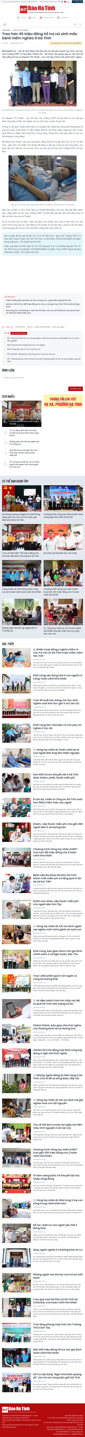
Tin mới (23, 17)
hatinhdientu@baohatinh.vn (56, 1429)
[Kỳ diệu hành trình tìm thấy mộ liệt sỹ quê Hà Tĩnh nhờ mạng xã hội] (16, 1008)
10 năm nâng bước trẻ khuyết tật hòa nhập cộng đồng (56, 1177)
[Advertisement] (42, 273)
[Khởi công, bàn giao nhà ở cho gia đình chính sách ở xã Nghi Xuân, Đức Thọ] (16, 959)
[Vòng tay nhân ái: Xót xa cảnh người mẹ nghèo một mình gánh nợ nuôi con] (16, 934)
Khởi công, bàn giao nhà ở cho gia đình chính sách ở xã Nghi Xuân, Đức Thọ (57, 953)
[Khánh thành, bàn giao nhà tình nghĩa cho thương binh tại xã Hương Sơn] (16, 1033)
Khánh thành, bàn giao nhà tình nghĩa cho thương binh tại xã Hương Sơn (57, 1027)
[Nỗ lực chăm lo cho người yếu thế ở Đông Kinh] (16, 1233)
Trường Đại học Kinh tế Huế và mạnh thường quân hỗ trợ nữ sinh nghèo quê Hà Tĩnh (43, 360)
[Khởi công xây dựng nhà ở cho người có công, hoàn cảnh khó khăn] (16, 683)
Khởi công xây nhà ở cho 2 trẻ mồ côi (23, 349)
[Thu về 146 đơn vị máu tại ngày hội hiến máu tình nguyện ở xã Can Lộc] (16, 1133)
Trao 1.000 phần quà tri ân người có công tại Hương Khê (55, 977)
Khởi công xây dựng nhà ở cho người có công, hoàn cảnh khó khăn (57, 677)
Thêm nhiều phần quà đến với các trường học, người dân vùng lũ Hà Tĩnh (38, 300)
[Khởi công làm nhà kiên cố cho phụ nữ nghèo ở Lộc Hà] (16, 733)
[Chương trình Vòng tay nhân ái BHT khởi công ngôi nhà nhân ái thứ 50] (63, 498)
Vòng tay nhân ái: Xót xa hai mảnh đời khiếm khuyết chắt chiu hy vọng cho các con (62, 631)
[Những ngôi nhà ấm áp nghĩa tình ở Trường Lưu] (21, 612)
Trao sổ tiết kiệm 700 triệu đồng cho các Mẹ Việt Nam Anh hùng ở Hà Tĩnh (24, 421)
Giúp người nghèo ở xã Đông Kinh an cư (57, 1250)
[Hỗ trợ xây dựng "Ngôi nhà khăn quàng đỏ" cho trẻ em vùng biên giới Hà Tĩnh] (16, 1382)
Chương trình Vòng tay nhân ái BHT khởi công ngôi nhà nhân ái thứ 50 (63, 515)
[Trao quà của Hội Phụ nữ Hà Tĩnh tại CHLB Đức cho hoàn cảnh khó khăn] (16, 1307)
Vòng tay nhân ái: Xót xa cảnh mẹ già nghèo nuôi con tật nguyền (58, 1102)
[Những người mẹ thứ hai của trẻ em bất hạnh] (16, 1282)
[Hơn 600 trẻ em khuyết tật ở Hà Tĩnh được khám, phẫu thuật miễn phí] (16, 782)
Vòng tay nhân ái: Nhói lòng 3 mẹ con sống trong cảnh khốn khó (58, 1202)
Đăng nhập (78, 1)
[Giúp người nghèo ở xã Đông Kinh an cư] (16, 1258)
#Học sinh (9, 327)
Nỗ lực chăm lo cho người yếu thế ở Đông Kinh (55, 1227)
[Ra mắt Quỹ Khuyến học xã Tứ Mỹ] (63, 537)
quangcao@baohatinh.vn (61, 1434)
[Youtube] (65, 2)
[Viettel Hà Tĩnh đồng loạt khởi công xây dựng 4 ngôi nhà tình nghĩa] (16, 1058)
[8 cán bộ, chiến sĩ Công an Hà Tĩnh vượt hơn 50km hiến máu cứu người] (16, 807)
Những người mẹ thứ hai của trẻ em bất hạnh (58, 1276)
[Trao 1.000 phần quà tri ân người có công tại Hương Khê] (16, 984)
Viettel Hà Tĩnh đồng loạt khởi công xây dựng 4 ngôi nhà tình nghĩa (57, 1052)
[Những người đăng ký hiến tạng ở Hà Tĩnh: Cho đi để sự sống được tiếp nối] (16, 1083)
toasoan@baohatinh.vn (75, 1429)
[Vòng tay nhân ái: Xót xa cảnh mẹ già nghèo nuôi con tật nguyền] (16, 1108)
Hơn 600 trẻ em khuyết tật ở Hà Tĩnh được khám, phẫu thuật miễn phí (23, 453)
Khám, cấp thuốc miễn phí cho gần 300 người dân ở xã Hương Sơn (58, 826)
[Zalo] (68, 2)
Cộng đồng (6, 30)
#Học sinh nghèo (58, 327)
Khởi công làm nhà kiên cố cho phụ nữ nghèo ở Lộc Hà (57, 727)
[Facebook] (59, 2)
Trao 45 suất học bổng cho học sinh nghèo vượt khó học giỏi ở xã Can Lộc (56, 702)
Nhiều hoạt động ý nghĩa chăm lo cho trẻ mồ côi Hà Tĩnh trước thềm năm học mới (58, 653)
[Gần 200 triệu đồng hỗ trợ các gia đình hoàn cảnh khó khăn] (16, 1357)
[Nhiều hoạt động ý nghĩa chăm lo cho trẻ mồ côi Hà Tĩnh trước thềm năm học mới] (16, 657)
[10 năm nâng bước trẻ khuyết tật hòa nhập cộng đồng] (16, 1183)
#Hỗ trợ (30, 327)
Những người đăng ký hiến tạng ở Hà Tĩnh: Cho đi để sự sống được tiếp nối (57, 1077)
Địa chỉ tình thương (19, 333)
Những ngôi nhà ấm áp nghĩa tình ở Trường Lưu (24, 442)
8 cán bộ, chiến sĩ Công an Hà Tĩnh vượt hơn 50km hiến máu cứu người (57, 801)
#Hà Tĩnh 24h (20, 327)
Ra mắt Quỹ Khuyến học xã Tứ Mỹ (60, 553)
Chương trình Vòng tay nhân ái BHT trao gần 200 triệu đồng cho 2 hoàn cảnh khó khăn (55, 1153)
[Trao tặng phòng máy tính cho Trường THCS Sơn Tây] (16, 1332)
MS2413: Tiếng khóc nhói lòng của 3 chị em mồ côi (32, 354)
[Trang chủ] (4, 24)
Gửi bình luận (75, 389)
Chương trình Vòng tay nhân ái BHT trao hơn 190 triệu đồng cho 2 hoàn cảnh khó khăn (55, 852)
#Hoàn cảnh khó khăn (42, 327)
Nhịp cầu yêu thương (20, 30)
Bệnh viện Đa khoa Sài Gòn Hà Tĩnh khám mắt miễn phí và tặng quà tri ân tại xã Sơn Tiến (57, 878)
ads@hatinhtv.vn (77, 1434)
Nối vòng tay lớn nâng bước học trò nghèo (26, 345)
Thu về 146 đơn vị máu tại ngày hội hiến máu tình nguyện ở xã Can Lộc (57, 1126)
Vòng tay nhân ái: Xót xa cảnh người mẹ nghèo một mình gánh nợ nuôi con (24, 464)
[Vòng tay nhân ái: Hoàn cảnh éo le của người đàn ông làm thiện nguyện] (16, 758)
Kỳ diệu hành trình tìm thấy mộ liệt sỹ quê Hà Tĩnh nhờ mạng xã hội (24, 433)
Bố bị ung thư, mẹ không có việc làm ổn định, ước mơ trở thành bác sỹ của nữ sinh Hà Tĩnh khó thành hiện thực (43, 311)
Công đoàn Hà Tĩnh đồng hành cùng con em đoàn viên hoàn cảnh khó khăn (21, 590)
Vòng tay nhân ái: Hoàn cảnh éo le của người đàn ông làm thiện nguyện (56, 751)
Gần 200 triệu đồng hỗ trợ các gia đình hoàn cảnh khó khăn (57, 1351)
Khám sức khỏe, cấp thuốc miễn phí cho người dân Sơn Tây (55, 903)
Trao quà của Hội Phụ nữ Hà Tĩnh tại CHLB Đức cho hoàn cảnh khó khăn (55, 1301)
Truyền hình (65, 17)
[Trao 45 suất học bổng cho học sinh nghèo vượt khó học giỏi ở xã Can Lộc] (16, 708)
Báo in (35, 17)
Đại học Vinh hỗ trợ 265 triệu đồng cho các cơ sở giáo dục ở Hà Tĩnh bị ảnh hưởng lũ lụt (42, 305)
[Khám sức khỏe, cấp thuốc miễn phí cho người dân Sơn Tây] (16, 909)
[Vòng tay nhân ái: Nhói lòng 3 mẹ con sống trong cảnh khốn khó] (16, 1208)
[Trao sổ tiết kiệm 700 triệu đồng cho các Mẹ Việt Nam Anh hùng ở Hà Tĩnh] (21, 414)
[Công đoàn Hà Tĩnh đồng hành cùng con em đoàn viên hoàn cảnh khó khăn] (21, 573)
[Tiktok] (62, 2)
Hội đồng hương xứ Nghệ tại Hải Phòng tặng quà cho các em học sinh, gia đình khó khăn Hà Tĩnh (21, 517)
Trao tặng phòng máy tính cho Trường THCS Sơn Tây (57, 1326)
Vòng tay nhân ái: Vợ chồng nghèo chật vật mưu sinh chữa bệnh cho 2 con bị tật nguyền (43, 339)
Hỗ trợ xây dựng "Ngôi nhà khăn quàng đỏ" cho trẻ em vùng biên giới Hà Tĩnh (57, 1376)
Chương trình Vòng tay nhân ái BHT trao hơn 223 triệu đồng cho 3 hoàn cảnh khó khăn (61, 592)
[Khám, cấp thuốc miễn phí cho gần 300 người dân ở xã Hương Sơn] (16, 832)
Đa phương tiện (49, 17)
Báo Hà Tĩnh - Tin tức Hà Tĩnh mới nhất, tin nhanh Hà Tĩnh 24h (42, 9)
